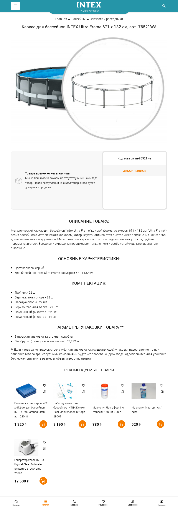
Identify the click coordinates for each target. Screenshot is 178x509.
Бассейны (78, 19)
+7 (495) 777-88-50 (89, 11)
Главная (61, 19)
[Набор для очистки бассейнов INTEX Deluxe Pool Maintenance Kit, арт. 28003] (65, 391)
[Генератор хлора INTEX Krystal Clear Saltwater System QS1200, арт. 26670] (26, 447)
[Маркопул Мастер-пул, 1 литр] (144, 391)
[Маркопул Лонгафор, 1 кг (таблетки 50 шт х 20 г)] (104, 391)
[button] (45, 385)
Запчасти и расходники (106, 19)
